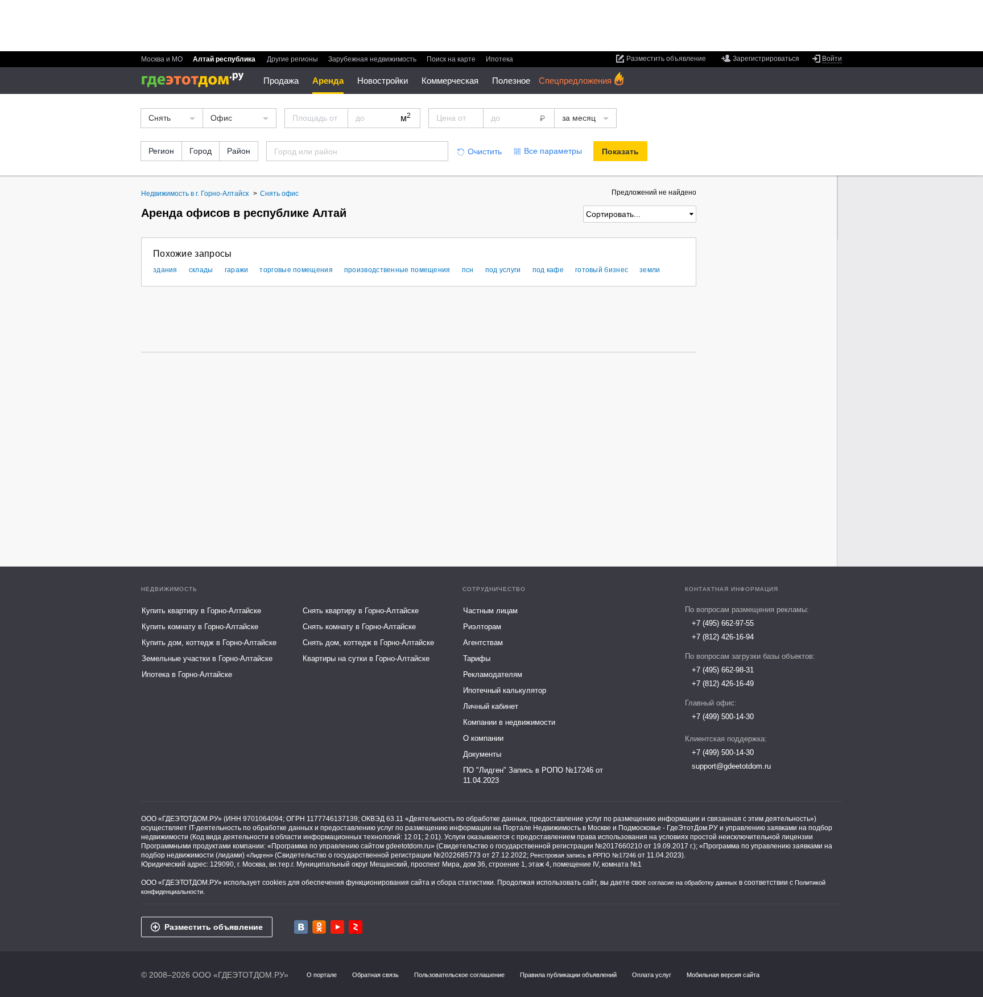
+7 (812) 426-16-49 (723, 683)
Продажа (281, 80)
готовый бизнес (601, 270)
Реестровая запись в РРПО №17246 (583, 855)
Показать (620, 151)
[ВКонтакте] (301, 927)
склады (201, 270)
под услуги (503, 270)
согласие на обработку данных (692, 882)
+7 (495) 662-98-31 (723, 670)
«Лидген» (259, 855)
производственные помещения (397, 270)
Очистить (485, 151)
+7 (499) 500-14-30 (723, 716)
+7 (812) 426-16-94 (723, 637)
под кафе (548, 270)
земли (649, 270)
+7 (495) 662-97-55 (723, 623)
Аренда (328, 80)
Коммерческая (450, 80)
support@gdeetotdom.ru (731, 766)
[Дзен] (355, 927)
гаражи (237, 270)
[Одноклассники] (319, 927)
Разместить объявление (213, 927)
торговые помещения (295, 270)
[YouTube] (337, 927)
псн (468, 270)
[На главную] (196, 80)
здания (165, 270)
